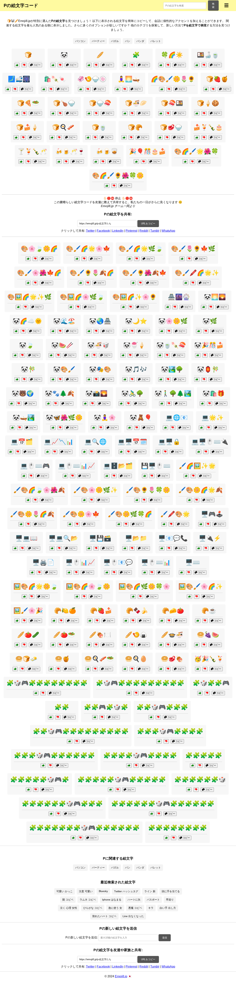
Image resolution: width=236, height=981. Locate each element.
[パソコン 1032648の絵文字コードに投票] (198, 452)
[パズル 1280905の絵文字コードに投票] (51, 814)
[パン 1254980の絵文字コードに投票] (161, 621)
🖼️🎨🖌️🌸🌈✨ (200, 586)
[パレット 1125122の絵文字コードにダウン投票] (136, 259)
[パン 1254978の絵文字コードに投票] (124, 137)
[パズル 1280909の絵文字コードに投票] (129, 693)
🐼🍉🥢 (62, 345)
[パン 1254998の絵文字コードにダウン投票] (132, 645)
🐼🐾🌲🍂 (59, 393)
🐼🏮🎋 (208, 369)
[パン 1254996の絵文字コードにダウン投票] (61, 621)
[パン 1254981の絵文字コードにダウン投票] (59, 137)
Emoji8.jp (121, 976)
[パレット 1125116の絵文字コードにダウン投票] (35, 500)
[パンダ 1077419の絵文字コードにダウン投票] (167, 355)
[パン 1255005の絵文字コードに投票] (161, 669)
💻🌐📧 (177, 417)
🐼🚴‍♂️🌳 (132, 393)
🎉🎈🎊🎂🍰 (147, 151)
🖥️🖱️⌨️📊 (156, 562)
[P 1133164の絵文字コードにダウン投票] (15, 89)
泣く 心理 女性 (68, 907)
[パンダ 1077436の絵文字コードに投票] (121, 403)
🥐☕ (209, 610)
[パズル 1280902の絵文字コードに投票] (151, 717)
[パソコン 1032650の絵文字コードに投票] (201, 524)
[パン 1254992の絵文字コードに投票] (16, 137)
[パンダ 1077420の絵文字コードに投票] (16, 331)
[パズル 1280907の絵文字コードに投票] (36, 693)
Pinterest (131, 230)
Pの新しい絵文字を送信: (81, 937)
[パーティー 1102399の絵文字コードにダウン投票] (204, 137)
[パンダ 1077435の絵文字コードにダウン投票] (60, 331)
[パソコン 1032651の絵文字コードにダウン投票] (22, 548)
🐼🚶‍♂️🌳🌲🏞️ (173, 393)
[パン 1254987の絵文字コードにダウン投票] (96, 645)
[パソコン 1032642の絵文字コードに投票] (107, 476)
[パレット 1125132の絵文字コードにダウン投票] (189, 259)
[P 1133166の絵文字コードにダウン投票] (124, 89)
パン (127, 41)
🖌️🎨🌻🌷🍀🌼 (148, 490)
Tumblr (154, 230)
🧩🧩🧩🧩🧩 (203, 755)
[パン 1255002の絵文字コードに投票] (196, 113)
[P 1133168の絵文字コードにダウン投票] (168, 65)
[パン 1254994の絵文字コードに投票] (160, 137)
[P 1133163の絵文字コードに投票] (196, 65)
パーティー (98, 41)
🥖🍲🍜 (172, 634)
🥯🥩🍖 (172, 659)
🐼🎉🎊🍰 (209, 345)
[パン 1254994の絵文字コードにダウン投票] (167, 137)
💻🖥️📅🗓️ (132, 441)
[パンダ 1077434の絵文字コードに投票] (196, 379)
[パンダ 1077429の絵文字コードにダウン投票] (132, 331)
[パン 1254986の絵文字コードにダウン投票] (95, 137)
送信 (164, 937)
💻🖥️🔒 (169, 441)
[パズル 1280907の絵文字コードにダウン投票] (43, 693)
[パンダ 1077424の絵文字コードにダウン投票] (60, 379)
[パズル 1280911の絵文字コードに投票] (151, 814)
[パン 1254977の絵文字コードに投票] (89, 65)
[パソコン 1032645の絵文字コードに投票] (89, 548)
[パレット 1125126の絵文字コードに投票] (28, 283)
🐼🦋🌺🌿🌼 (64, 417)
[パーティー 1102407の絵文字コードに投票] (21, 161)
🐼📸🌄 (96, 393)
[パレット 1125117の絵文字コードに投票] (18, 307)
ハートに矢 (134, 899)
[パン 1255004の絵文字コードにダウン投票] (60, 113)
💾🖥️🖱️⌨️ (156, 466)
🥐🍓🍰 (101, 610)
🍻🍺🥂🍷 (70, 151)
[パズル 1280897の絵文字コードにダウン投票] (196, 789)
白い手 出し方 (168, 907)
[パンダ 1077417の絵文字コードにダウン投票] (205, 355)
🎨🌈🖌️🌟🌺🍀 (196, 151)
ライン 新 (149, 891)
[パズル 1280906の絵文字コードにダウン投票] (50, 765)
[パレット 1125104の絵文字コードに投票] (164, 524)
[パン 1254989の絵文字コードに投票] (88, 669)
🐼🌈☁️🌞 (27, 321)
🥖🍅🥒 (28, 634)
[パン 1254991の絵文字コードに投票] (126, 621)
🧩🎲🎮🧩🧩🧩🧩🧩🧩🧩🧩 (47, 683)
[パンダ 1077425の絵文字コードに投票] (85, 403)
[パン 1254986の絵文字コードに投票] (88, 137)
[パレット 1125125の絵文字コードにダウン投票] (126, 524)
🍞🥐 (135, 127)
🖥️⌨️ (192, 562)
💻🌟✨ (213, 417)
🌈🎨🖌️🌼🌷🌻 (173, 79)
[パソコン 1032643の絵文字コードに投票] (158, 452)
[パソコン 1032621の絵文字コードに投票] (125, 548)
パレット (155, 41)
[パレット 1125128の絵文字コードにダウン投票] (88, 283)
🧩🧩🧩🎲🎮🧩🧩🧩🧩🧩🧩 (54, 755)
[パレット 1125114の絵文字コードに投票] (185, 283)
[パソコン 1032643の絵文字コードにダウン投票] (165, 452)
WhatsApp (168, 230)
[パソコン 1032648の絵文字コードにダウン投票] (206, 452)
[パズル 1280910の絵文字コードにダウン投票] (76, 741)
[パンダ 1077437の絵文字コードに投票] (203, 307)
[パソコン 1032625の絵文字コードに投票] (144, 572)
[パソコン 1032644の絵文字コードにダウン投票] (31, 476)
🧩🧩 (61, 707)
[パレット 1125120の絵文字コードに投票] (107, 185)
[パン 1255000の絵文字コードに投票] (125, 669)
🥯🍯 (62, 659)
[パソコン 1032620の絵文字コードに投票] (144, 476)
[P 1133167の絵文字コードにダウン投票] (51, 89)
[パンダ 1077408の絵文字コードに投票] (53, 65)
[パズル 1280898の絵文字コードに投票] (200, 693)
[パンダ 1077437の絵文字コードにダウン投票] (211, 307)
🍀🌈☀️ (172, 55)
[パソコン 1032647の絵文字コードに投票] (161, 548)
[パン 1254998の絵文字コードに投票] (125, 645)
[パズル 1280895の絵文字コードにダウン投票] (57, 717)
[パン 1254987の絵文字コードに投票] (89, 645)
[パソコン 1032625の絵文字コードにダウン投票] (152, 572)
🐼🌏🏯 (100, 321)
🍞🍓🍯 (217, 79)
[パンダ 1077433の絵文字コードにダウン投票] (96, 379)
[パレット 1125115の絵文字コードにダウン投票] (169, 89)
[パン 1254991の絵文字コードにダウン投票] (133, 621)
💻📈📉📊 (58, 441)
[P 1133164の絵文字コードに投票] (8, 89)
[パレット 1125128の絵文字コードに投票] (80, 283)
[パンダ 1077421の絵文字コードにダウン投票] (60, 427)
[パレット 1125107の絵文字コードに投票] (28, 259)
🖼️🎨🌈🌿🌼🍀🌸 (144, 586)
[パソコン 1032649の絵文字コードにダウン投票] (76, 572)
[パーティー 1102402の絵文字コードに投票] (59, 161)
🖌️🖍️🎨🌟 (175, 514)
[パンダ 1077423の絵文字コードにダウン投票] (18, 403)
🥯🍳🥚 (136, 659)
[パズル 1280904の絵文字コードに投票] (129, 765)
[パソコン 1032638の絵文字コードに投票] (84, 452)
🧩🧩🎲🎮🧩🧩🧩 (162, 707)
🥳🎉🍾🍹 (209, 659)
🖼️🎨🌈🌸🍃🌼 (88, 586)
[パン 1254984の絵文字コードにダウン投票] (213, 89)
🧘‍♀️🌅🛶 (129, 79)
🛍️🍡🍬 (55, 79)
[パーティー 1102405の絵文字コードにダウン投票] (175, 307)
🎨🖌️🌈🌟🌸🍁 (88, 248)
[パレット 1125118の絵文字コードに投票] (70, 524)
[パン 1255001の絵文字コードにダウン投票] (97, 621)
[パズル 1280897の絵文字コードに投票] (189, 789)
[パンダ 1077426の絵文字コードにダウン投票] (19, 427)
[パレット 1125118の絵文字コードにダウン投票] (77, 524)
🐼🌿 (209, 321)
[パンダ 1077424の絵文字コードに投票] (53, 379)
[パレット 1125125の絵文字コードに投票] (119, 524)
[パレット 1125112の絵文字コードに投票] (133, 596)
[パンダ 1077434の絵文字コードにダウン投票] (204, 379)
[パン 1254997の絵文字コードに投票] (125, 113)
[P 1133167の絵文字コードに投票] (43, 89)
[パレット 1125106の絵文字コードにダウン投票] (24, 621)
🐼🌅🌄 (215, 297)
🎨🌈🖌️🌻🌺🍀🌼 (118, 175)
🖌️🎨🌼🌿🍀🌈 (130, 514)
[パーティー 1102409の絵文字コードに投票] (95, 161)
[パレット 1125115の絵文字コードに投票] (161, 89)
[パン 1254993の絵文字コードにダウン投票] (168, 645)
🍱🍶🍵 (208, 55)
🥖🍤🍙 (136, 634)
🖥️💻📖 (26, 538)
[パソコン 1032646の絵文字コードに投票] (121, 452)
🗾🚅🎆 (19, 79)
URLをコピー (148, 223)
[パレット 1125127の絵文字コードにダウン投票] (31, 596)
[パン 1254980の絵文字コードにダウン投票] (169, 621)
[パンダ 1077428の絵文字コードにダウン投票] (132, 379)
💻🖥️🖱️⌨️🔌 (209, 441)
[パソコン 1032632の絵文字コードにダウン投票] (54, 452)
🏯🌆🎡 (179, 297)
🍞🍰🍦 (27, 127)
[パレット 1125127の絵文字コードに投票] (24, 596)
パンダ (140, 41)
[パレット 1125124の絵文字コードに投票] (123, 307)
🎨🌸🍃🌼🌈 (39, 248)
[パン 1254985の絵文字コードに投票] (197, 621)
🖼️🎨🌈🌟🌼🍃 (35, 586)
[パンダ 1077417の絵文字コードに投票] (197, 355)
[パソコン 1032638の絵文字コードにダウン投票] (91, 452)
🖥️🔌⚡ (210, 538)
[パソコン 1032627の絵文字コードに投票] (10, 452)
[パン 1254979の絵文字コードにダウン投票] (22, 669)
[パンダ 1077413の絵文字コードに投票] (51, 355)
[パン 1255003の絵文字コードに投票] (17, 645)
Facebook (103, 230)
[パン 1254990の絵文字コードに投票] (161, 113)
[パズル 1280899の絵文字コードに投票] (166, 838)
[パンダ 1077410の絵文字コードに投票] (15, 355)
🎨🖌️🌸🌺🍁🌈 (39, 272)
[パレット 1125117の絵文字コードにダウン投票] (25, 307)
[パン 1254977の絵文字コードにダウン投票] (96, 65)
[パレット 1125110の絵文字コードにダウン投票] (140, 283)
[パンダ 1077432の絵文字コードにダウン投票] (130, 355)
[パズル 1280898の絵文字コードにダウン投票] (207, 693)
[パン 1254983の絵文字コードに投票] (51, 669)
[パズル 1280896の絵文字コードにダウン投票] (199, 765)
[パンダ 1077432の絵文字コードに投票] (123, 355)
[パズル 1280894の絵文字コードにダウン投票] (132, 65)
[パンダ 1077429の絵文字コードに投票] (125, 331)
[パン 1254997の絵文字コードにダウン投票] (132, 113)
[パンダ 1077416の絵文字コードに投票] (129, 427)
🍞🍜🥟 (136, 103)
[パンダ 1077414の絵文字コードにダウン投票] (169, 331)
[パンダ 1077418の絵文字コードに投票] (89, 331)
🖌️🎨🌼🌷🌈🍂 (32, 514)
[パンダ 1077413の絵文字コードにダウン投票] (58, 355)
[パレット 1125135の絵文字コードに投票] (137, 500)
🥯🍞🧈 (26, 659)
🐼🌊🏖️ (64, 321)
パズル (115, 41)
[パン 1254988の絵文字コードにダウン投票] (24, 113)
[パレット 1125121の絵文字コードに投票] (189, 596)
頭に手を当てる (171, 891)
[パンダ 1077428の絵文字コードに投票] (125, 379)
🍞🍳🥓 (63, 127)
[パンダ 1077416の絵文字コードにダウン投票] (136, 427)
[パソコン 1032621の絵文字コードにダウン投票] (132, 548)
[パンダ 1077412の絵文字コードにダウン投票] (168, 379)
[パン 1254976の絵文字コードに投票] (17, 65)
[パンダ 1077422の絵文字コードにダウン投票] (169, 403)
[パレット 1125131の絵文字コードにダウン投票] (84, 596)
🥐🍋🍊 (65, 610)
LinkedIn (117, 230)
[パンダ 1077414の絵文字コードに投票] (161, 331)
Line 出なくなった (133, 916)
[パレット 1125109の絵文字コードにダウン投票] (193, 476)
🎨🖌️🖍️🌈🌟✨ (197, 272)
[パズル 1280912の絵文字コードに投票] (73, 838)
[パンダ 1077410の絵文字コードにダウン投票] (22, 355)
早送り (170, 899)
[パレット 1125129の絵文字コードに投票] (84, 500)
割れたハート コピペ (104, 916)
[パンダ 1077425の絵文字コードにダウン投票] (92, 403)
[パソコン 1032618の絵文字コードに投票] (181, 572)
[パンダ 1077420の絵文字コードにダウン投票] (23, 331)
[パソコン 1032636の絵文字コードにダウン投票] (206, 548)
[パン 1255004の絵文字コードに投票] (53, 113)
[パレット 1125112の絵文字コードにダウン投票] (140, 596)
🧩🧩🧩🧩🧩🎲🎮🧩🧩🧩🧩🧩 (121, 779)
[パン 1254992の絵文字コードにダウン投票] (23, 137)
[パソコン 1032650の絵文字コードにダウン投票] (208, 524)
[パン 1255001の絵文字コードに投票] (90, 621)
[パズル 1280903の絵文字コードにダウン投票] (166, 741)
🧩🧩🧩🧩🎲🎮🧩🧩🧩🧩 (140, 755)
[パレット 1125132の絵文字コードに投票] (182, 259)
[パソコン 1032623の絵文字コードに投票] (165, 427)
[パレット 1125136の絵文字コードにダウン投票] (84, 259)
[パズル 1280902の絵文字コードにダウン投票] (158, 717)
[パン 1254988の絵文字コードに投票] (17, 113)
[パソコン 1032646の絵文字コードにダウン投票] (128, 452)
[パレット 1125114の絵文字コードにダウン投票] (193, 283)
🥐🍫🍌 (137, 610)
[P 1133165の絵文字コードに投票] (80, 89)
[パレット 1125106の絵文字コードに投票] (17, 621)
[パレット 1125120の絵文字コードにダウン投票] (114, 185)
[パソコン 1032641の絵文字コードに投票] (107, 572)
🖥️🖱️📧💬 (118, 562)
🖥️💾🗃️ (100, 538)
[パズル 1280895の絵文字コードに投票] (50, 717)
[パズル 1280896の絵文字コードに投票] (192, 765)
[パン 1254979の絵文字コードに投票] (15, 669)
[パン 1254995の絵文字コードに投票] (196, 645)
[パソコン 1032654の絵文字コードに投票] (65, 476)
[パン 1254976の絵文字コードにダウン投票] (24, 65)
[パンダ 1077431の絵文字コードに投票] (202, 403)
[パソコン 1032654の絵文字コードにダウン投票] (72, 476)
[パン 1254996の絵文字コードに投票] (54, 621)
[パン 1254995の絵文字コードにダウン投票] (204, 645)
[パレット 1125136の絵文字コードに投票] (77, 259)
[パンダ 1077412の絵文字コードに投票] (161, 379)
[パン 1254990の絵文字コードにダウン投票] (168, 113)
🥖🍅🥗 (64, 634)
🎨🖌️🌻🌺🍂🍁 (144, 272)
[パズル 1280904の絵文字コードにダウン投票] (136, 765)
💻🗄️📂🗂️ (118, 466)
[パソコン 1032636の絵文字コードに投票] (198, 548)
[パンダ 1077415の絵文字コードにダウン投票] (55, 403)
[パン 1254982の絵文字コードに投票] (53, 645)
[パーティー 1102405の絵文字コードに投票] (167, 307)
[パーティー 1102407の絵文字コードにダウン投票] (28, 161)
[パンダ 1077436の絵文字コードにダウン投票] (128, 403)
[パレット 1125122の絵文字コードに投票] (129, 259)
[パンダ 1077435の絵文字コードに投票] (53, 331)
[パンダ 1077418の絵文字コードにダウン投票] (96, 331)
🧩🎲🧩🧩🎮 (211, 683)
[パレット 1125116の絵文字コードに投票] (28, 500)
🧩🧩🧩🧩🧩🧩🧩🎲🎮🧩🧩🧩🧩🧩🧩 (84, 827)
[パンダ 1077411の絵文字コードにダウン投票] (24, 379)
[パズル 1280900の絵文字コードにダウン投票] (102, 717)
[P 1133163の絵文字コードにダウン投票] (204, 65)
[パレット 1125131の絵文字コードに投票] (77, 596)
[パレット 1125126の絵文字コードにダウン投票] (35, 283)
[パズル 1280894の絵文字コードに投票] (125, 65)
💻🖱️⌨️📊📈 (76, 466)
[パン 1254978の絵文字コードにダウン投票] (131, 137)
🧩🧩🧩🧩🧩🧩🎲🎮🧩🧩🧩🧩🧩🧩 (162, 803)
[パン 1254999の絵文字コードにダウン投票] (96, 113)
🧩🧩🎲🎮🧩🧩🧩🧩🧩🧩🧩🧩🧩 (81, 731)
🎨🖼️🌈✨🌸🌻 (134, 297)
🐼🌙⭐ (136, 321)
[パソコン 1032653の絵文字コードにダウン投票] (59, 548)
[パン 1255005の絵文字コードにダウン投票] (168, 669)
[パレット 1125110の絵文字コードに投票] (133, 283)
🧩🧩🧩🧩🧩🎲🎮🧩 (39, 779)
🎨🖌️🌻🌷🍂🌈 (92, 272)
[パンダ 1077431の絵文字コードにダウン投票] (209, 403)
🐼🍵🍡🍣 (171, 345)
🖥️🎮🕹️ (212, 514)
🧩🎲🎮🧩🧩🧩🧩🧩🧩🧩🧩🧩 (140, 683)
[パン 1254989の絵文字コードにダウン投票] (95, 669)
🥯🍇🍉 (208, 634)
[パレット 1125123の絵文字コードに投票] (21, 524)
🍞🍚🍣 (100, 103)
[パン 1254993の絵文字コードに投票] (161, 645)
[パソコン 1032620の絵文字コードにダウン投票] (152, 476)
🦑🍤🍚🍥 (92, 79)
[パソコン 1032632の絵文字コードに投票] (47, 452)
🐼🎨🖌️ (64, 369)
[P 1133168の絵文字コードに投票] (161, 65)
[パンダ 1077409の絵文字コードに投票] (198, 331)
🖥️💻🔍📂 (63, 538)
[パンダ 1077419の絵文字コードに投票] (160, 355)
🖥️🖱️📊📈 (80, 562)
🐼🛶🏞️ (24, 417)
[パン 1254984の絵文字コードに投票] (206, 89)
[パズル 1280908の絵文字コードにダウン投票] (117, 789)
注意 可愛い (86, 891)
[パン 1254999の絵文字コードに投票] (89, 113)
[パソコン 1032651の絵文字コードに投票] (15, 548)
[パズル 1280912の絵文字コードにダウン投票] (80, 838)
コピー (37, 65)
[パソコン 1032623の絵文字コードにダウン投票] (172, 427)
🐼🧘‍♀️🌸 (105, 417)
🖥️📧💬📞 (173, 538)
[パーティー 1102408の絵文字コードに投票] (197, 669)
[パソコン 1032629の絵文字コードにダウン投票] (39, 572)
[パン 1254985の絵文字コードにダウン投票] (205, 621)
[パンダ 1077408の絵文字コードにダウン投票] (60, 65)
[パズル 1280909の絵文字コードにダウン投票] (136, 693)
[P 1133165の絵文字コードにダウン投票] (88, 89)
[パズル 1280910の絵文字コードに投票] (69, 741)
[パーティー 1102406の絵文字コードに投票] (136, 161)
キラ (150, 907)
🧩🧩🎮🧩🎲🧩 (106, 707)
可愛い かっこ (64, 891)
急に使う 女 (115, 907)
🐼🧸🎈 (141, 417)
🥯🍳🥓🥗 (99, 659)
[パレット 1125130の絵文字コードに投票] (185, 161)
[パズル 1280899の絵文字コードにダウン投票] (173, 838)
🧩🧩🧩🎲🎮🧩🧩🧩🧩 (170, 731)
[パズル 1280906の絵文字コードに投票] (43, 765)
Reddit (143, 230)
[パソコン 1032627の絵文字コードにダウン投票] (17, 452)
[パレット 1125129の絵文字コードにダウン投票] (91, 500)
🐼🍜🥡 (98, 345)
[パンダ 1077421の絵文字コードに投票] (53, 427)
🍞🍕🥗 (28, 103)
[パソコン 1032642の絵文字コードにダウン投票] (114, 476)
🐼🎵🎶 (136, 369)
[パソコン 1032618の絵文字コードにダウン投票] (188, 572)
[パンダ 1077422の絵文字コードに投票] (161, 403)
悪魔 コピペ (135, 907)
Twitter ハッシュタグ (126, 891)
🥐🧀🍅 (173, 610)
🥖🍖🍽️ (100, 634)
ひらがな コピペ (92, 907)
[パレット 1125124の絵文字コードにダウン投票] (130, 307)
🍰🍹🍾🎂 (208, 127)
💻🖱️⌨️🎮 (35, 466)
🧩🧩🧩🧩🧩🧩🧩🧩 (177, 827)
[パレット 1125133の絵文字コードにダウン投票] (196, 500)
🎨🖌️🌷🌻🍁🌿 (193, 248)
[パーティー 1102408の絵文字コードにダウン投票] (205, 669)
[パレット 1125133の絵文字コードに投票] (189, 500)
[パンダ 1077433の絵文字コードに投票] (89, 379)
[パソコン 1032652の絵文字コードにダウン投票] (208, 427)
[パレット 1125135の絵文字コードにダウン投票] (144, 500)
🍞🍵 (99, 127)
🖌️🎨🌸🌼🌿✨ (95, 490)
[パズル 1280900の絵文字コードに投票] (95, 717)
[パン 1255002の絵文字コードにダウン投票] (204, 113)
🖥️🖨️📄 (43, 562)
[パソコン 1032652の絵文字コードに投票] (201, 427)
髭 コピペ (67, 899)
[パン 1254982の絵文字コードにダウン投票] (60, 645)
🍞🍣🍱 (172, 103)
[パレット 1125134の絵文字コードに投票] (71, 307)
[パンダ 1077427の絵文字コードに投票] (87, 355)
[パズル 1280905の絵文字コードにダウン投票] (58, 814)
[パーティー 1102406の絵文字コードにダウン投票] (143, 161)
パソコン (80, 41)
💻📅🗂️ (22, 441)
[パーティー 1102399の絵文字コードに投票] (196, 137)
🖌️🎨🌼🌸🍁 (81, 514)
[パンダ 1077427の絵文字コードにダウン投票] (94, 355)
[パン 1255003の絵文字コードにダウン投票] (24, 645)
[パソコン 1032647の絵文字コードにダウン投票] (169, 548)
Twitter (90, 230)
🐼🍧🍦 (134, 345)
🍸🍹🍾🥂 (32, 151)
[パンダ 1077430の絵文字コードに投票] (93, 427)
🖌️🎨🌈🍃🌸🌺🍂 (39, 490)
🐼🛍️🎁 (213, 393)
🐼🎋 (28, 369)
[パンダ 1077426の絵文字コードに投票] (12, 427)
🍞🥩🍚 (171, 127)
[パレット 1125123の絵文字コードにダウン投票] (28, 524)
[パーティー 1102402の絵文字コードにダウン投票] (66, 161)
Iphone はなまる (111, 899)
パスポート (153, 899)
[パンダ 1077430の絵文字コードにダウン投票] (100, 427)
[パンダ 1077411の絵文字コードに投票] (17, 379)
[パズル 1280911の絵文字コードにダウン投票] (159, 814)
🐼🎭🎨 (100, 369)
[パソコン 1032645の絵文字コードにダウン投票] (96, 548)
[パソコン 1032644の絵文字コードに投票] (24, 476)
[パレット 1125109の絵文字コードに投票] (186, 476)
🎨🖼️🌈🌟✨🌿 (29, 297)
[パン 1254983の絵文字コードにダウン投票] (58, 669)
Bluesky (103, 891)
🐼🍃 (26, 345)
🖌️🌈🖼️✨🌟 (197, 466)
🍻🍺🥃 (107, 151)
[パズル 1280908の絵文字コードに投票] (110, 789)
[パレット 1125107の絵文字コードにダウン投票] (35, 259)
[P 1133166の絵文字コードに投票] (117, 89)
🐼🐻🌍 (23, 393)
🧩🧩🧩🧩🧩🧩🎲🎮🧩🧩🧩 (62, 803)
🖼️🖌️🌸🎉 (28, 610)
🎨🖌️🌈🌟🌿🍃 (141, 248)
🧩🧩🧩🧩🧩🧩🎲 (200, 779)
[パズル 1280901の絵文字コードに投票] (28, 789)
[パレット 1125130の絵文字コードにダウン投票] (192, 161)
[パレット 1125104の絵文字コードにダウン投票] (171, 524)
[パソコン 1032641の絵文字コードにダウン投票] (114, 572)
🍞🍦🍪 (208, 103)
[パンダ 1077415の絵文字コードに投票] (48, 403)
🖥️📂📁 (136, 538)
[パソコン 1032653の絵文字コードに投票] (52, 548)
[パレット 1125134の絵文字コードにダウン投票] (78, 307)
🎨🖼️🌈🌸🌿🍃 (82, 297)
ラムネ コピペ (88, 899)
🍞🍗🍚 (64, 103)
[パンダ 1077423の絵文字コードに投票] (11, 403)
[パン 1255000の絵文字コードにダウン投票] (132, 669)
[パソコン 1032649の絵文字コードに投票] (69, 572)
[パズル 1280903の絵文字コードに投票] (159, 741)
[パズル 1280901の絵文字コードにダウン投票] (35, 789)
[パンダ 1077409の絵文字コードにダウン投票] (206, 331)
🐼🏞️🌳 (172, 369)
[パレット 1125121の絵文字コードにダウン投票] (196, 596)
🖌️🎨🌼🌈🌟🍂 (200, 490)
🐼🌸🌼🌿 (173, 321)
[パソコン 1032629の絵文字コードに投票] (32, 572)
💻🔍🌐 (95, 441)
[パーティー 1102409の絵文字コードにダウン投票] (103, 161)
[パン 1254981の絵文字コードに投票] (52, 137)
